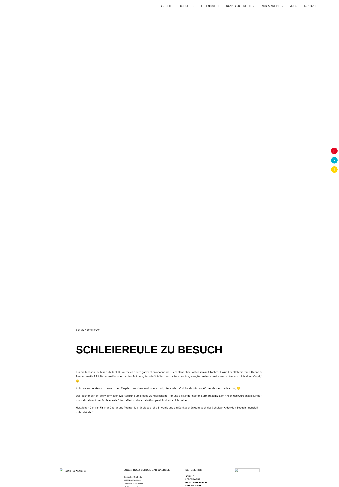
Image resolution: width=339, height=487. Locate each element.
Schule (189, 476)
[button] (192, 6)
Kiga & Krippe (193, 485)
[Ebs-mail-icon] (334, 169)
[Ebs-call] (334, 160)
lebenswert (192, 479)
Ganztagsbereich (196, 482)
